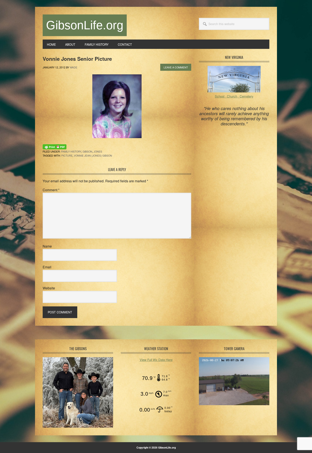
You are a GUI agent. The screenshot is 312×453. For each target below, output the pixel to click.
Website (49, 288)
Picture (67, 155)
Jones (98, 151)
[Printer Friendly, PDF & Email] (54, 146)
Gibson (87, 151)
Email (47, 267)
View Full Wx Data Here (156, 359)
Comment (51, 189)
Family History (71, 151)
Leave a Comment (176, 67)
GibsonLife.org (84, 25)
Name (47, 246)
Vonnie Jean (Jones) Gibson (93, 155)
